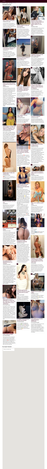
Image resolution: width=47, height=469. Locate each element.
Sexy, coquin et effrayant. (9, 20)
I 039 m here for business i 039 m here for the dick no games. (37, 173)
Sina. (32, 227)
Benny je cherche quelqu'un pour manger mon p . (23, 58)
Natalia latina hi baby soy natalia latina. (9, 173)
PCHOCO (4, 1)
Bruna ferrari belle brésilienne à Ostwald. (22, 241)
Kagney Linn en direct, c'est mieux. (37, 292)
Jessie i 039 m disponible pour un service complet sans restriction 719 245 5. (23, 151)
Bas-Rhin (10, 3)
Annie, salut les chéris (8, 334)
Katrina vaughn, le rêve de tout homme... (23, 26)
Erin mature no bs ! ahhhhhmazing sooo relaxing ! (7, 262)
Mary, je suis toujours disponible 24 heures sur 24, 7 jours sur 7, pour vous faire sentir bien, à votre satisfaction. (9, 301)
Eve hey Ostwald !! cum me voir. (9, 202)
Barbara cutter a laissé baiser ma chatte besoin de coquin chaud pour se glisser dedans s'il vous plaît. (37, 23)
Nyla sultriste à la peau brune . (8, 229)
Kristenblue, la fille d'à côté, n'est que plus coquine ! (9, 48)
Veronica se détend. (35, 116)
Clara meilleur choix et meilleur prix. (22, 116)
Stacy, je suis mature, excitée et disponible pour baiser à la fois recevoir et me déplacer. (37, 86)
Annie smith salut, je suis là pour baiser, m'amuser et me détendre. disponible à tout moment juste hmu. (23, 88)
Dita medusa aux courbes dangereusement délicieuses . (37, 320)
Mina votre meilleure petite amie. (37, 203)
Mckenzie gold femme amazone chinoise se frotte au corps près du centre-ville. (23, 292)
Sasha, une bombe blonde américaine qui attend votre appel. (9, 84)
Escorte (4, 3)
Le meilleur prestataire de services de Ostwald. (23, 320)
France (7, 3)
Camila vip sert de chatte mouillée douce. (37, 145)
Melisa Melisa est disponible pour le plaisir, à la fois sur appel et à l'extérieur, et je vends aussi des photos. (9, 128)
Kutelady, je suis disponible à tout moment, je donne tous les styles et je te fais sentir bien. (37, 260)
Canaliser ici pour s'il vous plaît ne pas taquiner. (37, 55)
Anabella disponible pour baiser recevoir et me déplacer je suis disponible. (23, 185)
